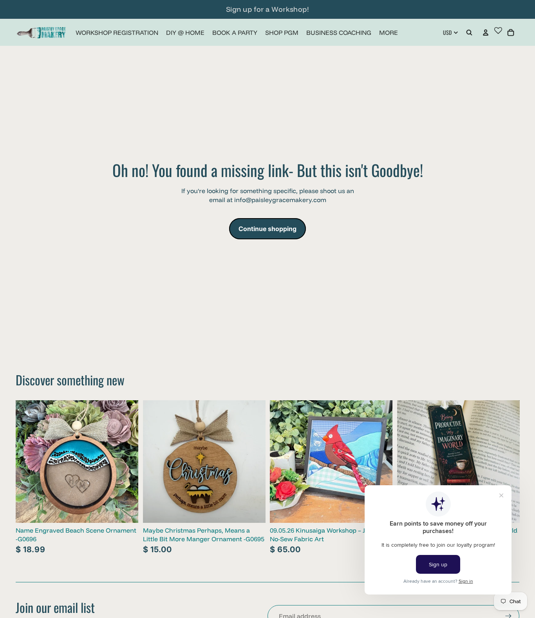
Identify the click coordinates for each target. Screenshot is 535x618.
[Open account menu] (485, 32)
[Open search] (469, 32)
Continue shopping (267, 229)
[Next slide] (253, 461)
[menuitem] (388, 32)
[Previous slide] (154, 461)
